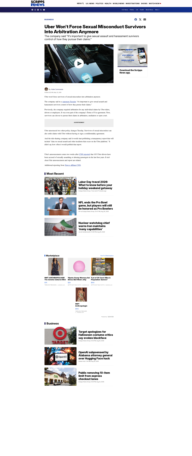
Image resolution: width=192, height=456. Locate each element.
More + (157, 10)
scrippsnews (33, 10)
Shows (144, 4)
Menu (79, 3)
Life (137, 10)
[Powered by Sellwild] (111, 316)
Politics (99, 4)
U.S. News (90, 4)
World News (118, 4)
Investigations (133, 4)
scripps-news (38, 10)
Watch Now (154, 4)
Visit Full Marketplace (107, 255)
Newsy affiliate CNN (73, 165)
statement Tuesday (69, 101)
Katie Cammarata (57, 89)
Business (49, 20)
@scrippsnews (44, 10)
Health (108, 4)
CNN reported (84, 154)
